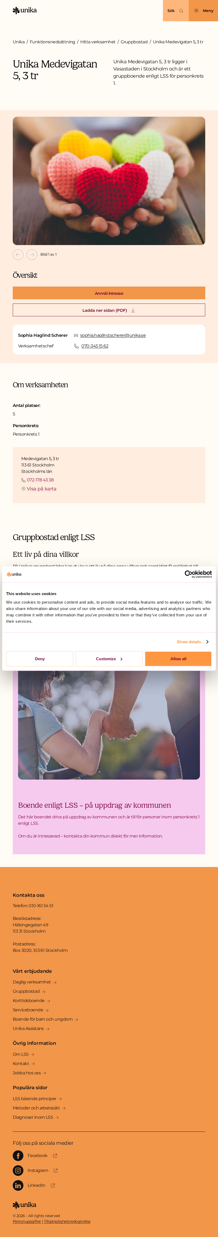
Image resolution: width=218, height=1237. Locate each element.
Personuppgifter (27, 1221)
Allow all (178, 658)
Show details (189, 641)
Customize (106, 658)
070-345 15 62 (94, 345)
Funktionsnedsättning (52, 41)
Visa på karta (41, 489)
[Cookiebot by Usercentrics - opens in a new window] (188, 574)
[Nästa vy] (32, 254)
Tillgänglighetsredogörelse (67, 1221)
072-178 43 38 (40, 479)
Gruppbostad (134, 41)
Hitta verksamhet (97, 41)
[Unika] (25, 10)
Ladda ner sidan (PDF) (104, 310)
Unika (18, 41)
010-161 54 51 (41, 905)
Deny (40, 658)
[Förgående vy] (18, 254)
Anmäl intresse (109, 293)
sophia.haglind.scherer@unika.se (113, 335)
